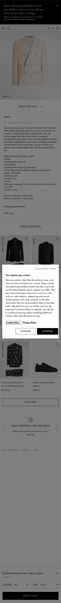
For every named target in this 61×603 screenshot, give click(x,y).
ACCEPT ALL (47, 331)
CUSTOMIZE (25, 331)
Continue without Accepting (45, 268)
